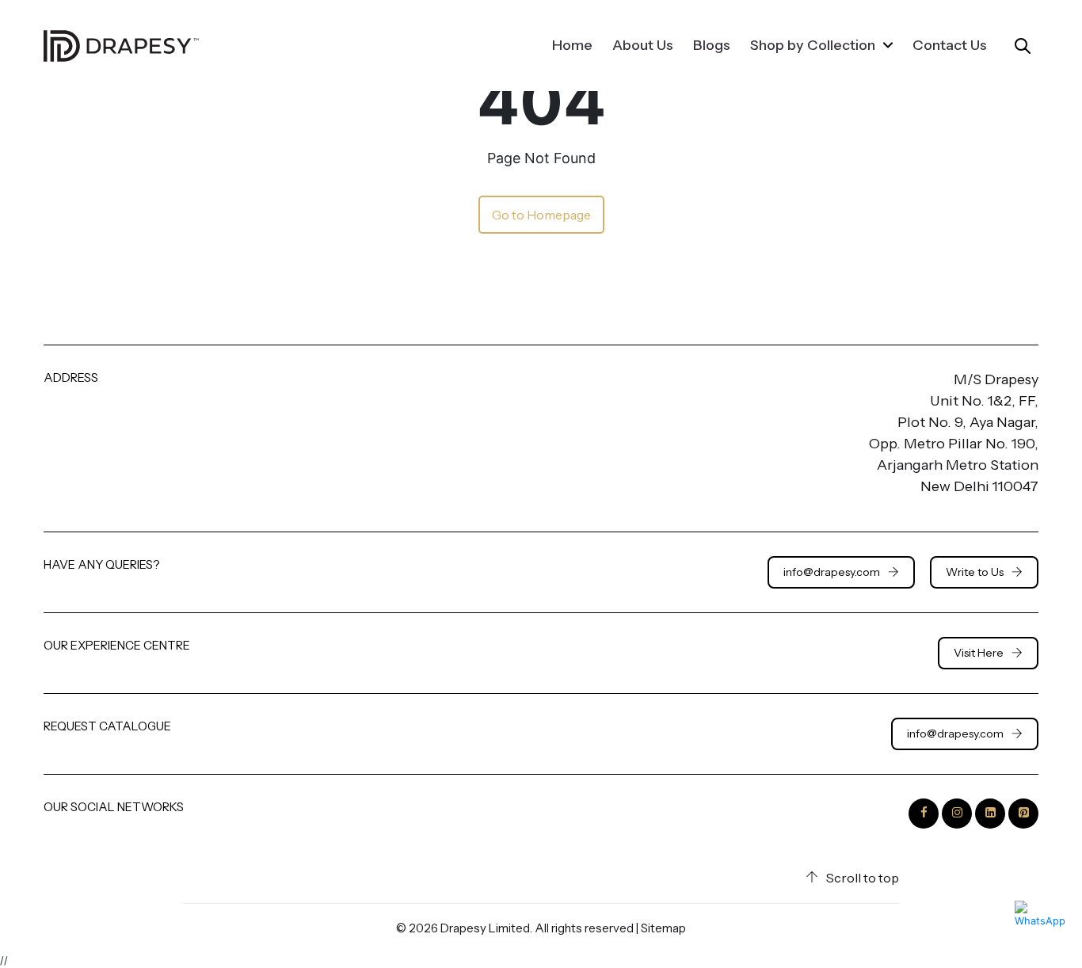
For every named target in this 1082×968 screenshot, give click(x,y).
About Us (642, 45)
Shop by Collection (814, 45)
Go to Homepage (541, 215)
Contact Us (949, 45)
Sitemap (663, 928)
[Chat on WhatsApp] (1040, 926)
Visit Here (979, 653)
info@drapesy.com (831, 572)
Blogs (711, 45)
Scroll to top (862, 878)
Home (572, 45)
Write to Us (975, 572)
